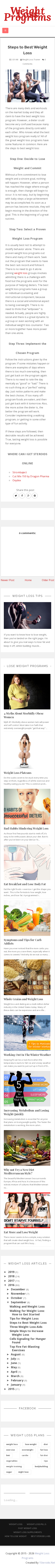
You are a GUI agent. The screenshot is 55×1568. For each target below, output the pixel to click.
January (16, 1384)
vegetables (12, 1461)
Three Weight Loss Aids (26, 1327)
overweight (27, 1450)
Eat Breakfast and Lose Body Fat (25, 884)
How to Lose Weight (16, 1536)
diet (46, 1444)
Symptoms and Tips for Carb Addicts (22, 941)
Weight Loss (15, 1524)
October (17, 1298)
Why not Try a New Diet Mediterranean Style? (19, 1171)
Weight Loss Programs (27, 14)
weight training (14, 1466)
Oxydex (17, 480)
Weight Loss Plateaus (17, 773)
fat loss (44, 1450)
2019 (11, 1272)
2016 (11, 1285)
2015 (11, 1389)
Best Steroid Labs (40, 1536)
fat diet (44, 1455)
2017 (11, 1280)
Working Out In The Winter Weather (27, 1055)
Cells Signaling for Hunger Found (28, 1340)
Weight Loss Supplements (27, 1532)
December (18, 1289)
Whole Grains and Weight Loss (23, 999)
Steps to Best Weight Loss (28, 1322)
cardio (25, 1455)
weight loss (21, 273)
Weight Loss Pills (36, 1524)
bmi (8, 1455)
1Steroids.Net (47, 1562)
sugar (9, 1472)
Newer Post (8, 580)
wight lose (23, 1472)
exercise (10, 1450)
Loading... (11, 1500)
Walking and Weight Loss (27, 1306)
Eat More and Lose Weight (21, 1232)
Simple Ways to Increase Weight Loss (27, 1332)
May (14, 1367)
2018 (11, 1276)
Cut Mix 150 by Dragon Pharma (31, 476)
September (19, 1302)
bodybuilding (41, 1466)
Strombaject (20, 472)
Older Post (48, 580)
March (15, 1376)
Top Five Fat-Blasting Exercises (25, 1348)
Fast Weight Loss (27, 1528)
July (14, 1358)
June (14, 1363)
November (18, 1293)
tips (46, 1461)
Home (28, 580)
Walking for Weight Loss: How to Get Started (27, 1312)
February (17, 1380)
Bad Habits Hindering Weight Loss (26, 828)
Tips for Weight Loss (24, 1318)
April (14, 1371)
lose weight (31, 1444)
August (16, 1354)
